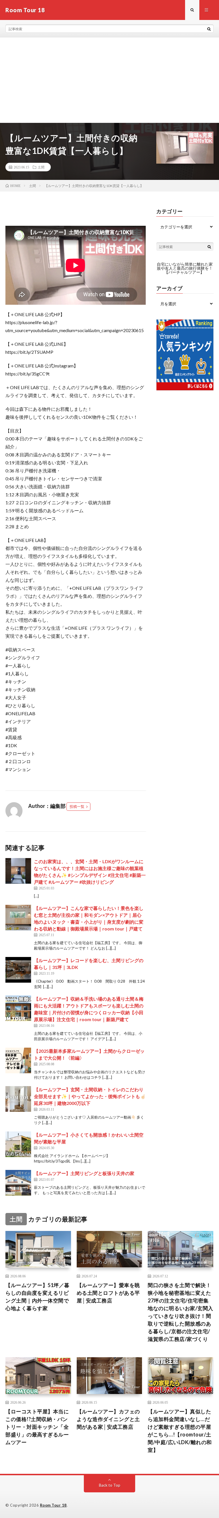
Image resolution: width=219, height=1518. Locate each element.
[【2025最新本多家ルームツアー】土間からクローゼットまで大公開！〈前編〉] (18, 1060)
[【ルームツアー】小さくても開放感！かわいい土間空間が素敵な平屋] (18, 1144)
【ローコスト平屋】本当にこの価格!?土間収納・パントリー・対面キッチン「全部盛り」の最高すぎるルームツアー (37, 1426)
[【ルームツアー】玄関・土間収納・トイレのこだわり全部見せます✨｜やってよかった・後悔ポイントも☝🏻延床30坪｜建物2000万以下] (18, 1099)
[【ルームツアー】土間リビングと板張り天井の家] (18, 1183)
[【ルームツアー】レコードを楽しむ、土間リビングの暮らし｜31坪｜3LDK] (18, 970)
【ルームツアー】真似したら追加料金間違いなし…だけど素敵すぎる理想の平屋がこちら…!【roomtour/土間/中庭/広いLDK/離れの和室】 (180, 1430)
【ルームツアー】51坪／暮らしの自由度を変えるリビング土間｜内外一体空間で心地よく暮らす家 (37, 1296)
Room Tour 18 (53, 1505)
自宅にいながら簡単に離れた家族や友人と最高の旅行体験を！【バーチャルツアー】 (185, 268)
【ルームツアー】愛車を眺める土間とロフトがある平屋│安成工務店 (108, 1293)
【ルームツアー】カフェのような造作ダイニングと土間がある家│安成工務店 (108, 1419)
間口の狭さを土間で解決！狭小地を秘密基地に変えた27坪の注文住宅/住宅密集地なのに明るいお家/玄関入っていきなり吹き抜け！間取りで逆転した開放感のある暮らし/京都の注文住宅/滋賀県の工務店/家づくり (180, 1312)
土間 (41, 167)
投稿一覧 (77, 806)
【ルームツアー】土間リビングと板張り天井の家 (84, 1173)
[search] (209, 29)
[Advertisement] (109, 80)
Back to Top (109, 1485)
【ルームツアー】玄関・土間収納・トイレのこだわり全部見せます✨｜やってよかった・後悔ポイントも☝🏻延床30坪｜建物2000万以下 (90, 1096)
